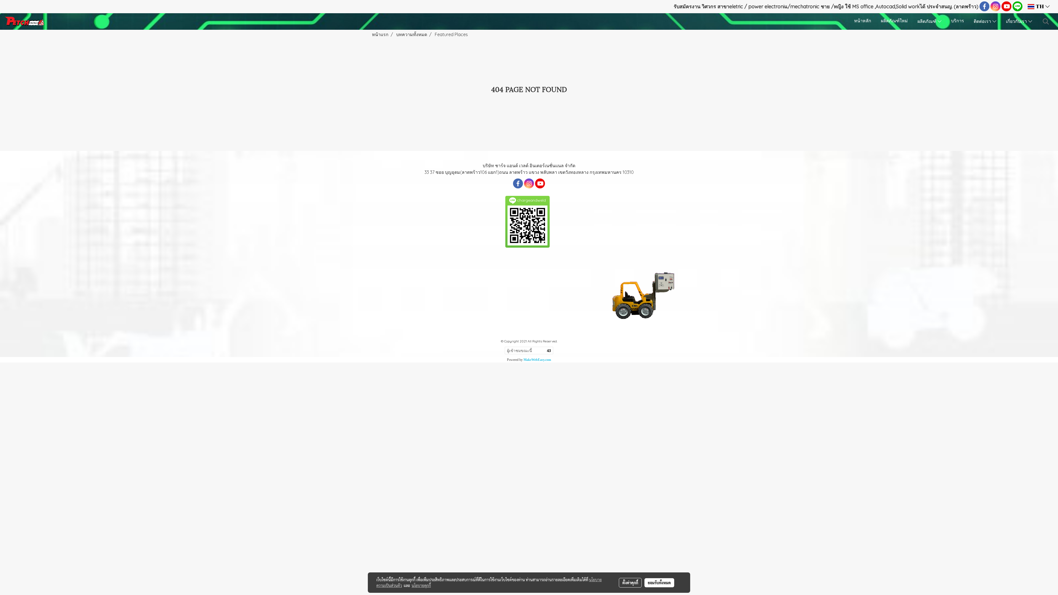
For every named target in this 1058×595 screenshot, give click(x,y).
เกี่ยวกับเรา (1017, 22)
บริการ (957, 21)
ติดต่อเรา (983, 22)
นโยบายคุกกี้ (421, 585)
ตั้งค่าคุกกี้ (630, 582)
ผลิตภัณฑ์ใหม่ (894, 21)
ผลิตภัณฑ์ (927, 22)
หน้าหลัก (862, 21)
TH (1039, 7)
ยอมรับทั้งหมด (659, 582)
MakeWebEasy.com (537, 360)
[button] (1046, 21)
